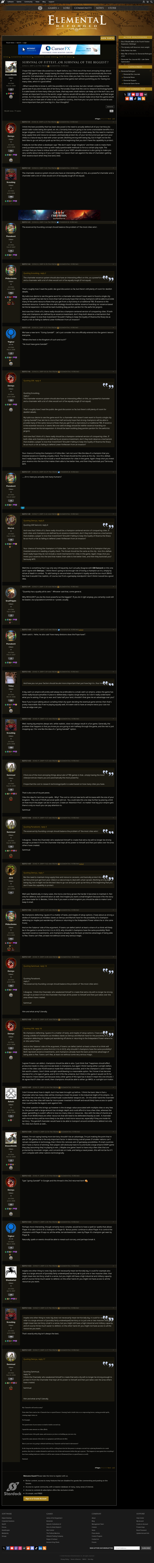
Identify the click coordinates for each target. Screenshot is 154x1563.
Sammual (11, 775)
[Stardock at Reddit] (127, 99)
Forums (94, 1542)
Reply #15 (26, 864)
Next (109, 119)
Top (113, 122)
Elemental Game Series (45, 57)
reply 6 (41, 520)
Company (96, 1514)
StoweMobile (11, 74)
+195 (11, 197)
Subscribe (146, 1548)
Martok (11, 528)
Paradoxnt (11, 236)
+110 (11, 700)
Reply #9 (26, 587)
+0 (11, 892)
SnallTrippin (11, 600)
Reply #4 (26, 264)
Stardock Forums (68, 222)
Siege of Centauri (51, 1539)
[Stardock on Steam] (145, 94)
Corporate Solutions (8, 1521)
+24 (11, 1295)
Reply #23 (26, 1266)
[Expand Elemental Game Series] (122, 83)
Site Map (90, 1559)
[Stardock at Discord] (131, 99)
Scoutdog (11, 182)
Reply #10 (26, 630)
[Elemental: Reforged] (77, 23)
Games (19, 2)
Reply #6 (26, 372)
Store (112, 8)
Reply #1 (26, 122)
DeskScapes (6, 1530)
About (93, 1518)
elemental (110, 107)
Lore (66, 8)
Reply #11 (26, 672)
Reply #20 (26, 1132)
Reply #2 (26, 168)
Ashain (11, 1101)
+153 (11, 293)
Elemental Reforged (21, 57)
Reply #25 (26, 1350)
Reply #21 (26, 1176)
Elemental (49, 1521)
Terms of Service (76, 1559)
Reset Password (141, 1530)
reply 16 (38, 1028)
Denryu (11, 136)
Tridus (11, 685)
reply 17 (41, 1359)
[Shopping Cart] (147, 1)
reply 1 (41, 873)
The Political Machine (53, 1533)
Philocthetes (10, 278)
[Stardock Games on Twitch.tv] (137, 94)
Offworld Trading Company (54, 1536)
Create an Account (142, 1524)
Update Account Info (142, 1533)
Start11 (4, 1524)
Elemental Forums (59, 66)
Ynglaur (11, 341)
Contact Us (95, 1539)
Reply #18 (26, 1020)
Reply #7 (26, 472)
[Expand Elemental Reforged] (119, 71)
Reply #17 (26, 957)
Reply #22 (26, 1222)
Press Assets (96, 1533)
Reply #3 (26, 222)
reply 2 (43, 273)
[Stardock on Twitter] (125, 94)
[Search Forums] (151, 1)
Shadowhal (11, 1280)
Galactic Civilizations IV (53, 1524)
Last (113, 119)
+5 (11, 89)
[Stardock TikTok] (135, 99)
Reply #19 (26, 1087)
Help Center (140, 1518)
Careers (94, 1527)
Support (51, 2)
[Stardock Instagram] (141, 94)
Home (6, 57)
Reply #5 (26, 328)
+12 (11, 789)
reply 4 (38, 380)
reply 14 (43, 966)
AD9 (11, 877)
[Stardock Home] (3, 1)
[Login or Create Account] (143, 1)
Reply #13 (26, 761)
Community (28, 2)
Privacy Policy (65, 1559)
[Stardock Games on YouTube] (133, 94)
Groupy (4, 1536)
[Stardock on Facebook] (129, 94)
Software (11, 2)
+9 (11, 251)
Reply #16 (26, 910)
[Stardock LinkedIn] (139, 99)
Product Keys (140, 1527)
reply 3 (44, 827)
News (37, 2)
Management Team (98, 1524)
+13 (11, 540)
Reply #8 (26, 514)
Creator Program (97, 1536)
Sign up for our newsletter (101, 1548)
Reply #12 (26, 719)
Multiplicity (5, 1533)
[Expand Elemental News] (122, 77)
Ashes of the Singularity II (54, 1518)
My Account (140, 1521)
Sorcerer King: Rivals (52, 1542)
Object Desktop (7, 1518)
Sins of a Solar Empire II (53, 1527)
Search (19, 43)
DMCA (84, 1559)
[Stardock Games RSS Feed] (143, 99)
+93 (11, 151)
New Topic (107, 38)
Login (25, 43)
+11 (11, 353)
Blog (44, 2)
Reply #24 (26, 1308)
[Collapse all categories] (150, 71)
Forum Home (10, 43)
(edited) (81, 630)
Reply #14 (26, 818)
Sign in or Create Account (36, 1498)
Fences (4, 1527)
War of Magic (66, 57)
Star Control (50, 1530)
